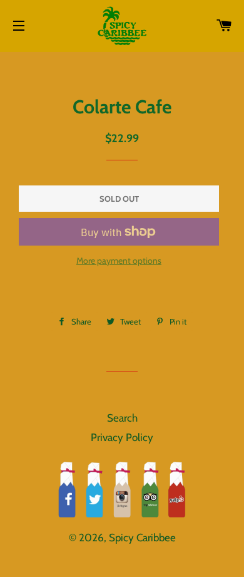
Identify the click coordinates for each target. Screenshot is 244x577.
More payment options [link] (118, 260)
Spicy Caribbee (142, 537)
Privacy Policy (122, 437)
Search (122, 418)
